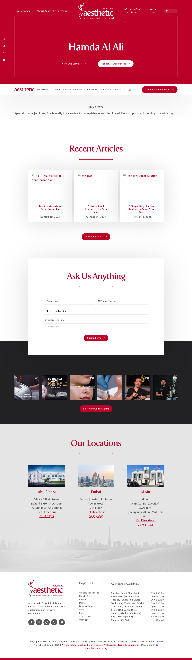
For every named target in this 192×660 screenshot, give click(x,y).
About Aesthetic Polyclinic (52, 11)
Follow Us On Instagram (96, 408)
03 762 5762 (145, 524)
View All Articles (94, 236)
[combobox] (100, 301)
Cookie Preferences (106, 645)
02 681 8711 (46, 516)
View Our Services (72, 63)
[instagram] (4, 39)
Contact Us (153, 11)
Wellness (84, 599)
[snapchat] (4, 53)
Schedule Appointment (113, 63)
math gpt (83, 619)
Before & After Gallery (131, 11)
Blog (81, 613)
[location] (4, 60)
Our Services (22, 11)
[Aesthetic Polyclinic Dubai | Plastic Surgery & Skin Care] (96, 11)
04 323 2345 (96, 516)
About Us (84, 609)
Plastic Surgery (87, 596)
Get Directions (46, 512)
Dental (82, 603)
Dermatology (86, 606)
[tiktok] (4, 46)
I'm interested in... (54, 320)
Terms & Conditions (128, 645)
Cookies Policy (85, 645)
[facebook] (4, 32)
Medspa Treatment (89, 592)
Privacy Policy (68, 645)
